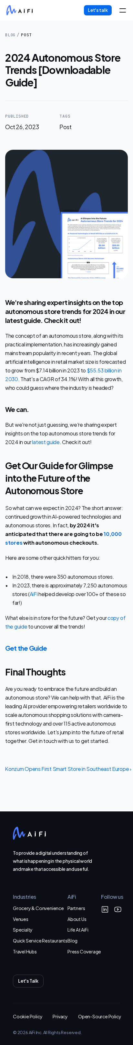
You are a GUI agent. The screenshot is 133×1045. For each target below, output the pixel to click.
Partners (76, 908)
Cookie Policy (27, 1016)
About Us (76, 919)
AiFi (34, 593)
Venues (20, 919)
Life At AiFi (77, 929)
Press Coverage (84, 951)
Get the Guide (26, 647)
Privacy (60, 1016)
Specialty (23, 929)
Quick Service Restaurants (40, 940)
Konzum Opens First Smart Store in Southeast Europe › (68, 768)
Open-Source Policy (99, 1016)
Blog (10, 35)
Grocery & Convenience (38, 908)
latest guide (45, 441)
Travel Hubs (25, 951)
